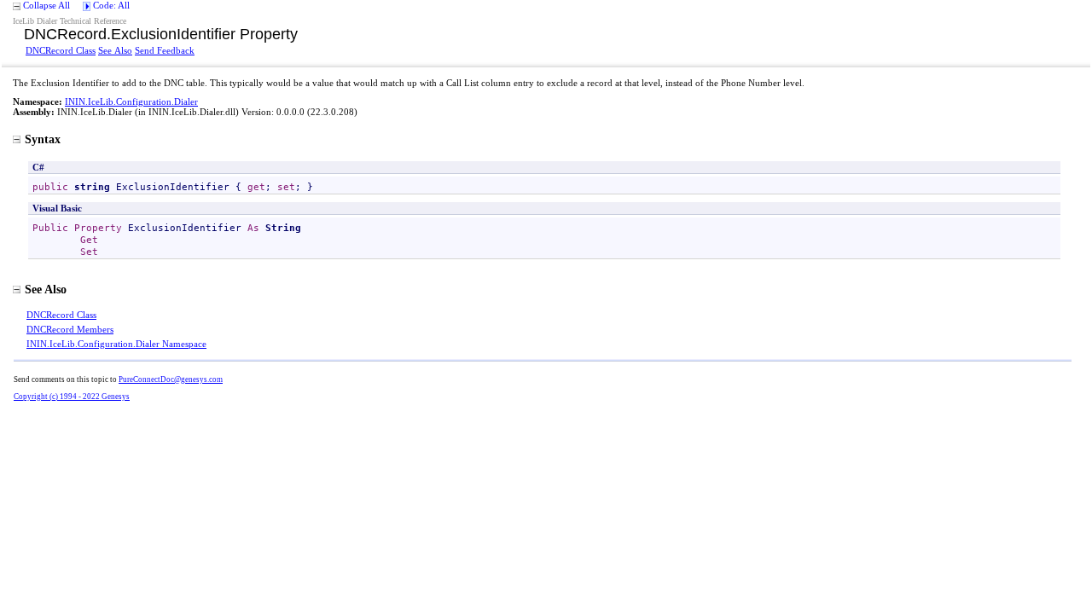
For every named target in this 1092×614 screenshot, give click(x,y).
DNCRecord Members (69, 329)
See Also (115, 50)
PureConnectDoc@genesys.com (171, 379)
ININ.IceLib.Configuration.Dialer (131, 101)
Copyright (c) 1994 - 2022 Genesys (72, 396)
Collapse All (46, 5)
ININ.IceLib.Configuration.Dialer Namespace (116, 344)
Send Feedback (165, 50)
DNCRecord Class (61, 50)
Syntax (43, 139)
